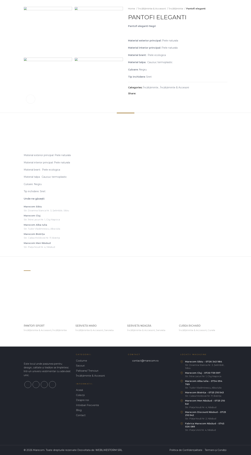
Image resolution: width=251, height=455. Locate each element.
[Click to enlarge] (30, 99)
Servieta (109, 330)
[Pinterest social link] (147, 93)
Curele (211, 330)
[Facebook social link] (139, 93)
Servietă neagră (139, 325)
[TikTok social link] (52, 384)
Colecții (80, 395)
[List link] (151, 361)
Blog (79, 410)
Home (132, 8)
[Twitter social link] (143, 93)
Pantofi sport (34, 325)
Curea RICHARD (190, 325)
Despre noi (82, 400)
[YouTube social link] (44, 384)
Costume (81, 360)
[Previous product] (218, 8)
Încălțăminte (176, 8)
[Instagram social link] (36, 384)
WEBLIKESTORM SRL (108, 450)
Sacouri (80, 365)
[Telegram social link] (154, 93)
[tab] (125, 118)
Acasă (79, 390)
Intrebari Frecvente (87, 405)
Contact (81, 415)
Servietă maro (86, 325)
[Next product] (225, 8)
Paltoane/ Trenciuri (87, 370)
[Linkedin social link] (150, 93)
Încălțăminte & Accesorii (152, 8)
